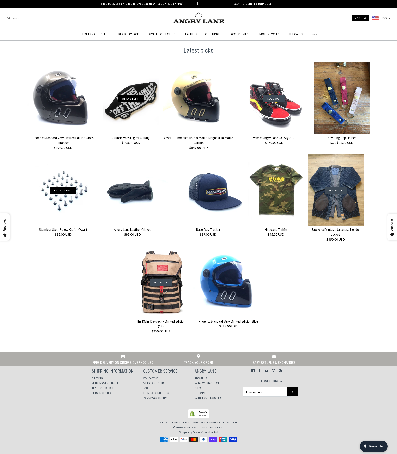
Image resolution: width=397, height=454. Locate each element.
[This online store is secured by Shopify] (198, 417)
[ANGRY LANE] (198, 15)
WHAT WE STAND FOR (207, 383)
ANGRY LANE (189, 427)
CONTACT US (150, 378)
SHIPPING (97, 378)
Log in (315, 34)
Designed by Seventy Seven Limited (198, 432)
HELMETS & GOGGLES (94, 34)
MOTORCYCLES (269, 34)
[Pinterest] (280, 370)
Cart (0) (360, 17)
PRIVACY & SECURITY (155, 397)
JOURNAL (200, 392)
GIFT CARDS (295, 34)
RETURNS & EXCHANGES (106, 383)
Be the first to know (266, 380)
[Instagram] (273, 370)
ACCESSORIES (240, 34)
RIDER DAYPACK (128, 34)
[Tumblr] (259, 370)
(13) (161, 326)
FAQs (146, 387)
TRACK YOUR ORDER (103, 387)
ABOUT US (201, 378)
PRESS (198, 387)
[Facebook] (253, 370)
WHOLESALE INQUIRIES (208, 397)
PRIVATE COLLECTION (161, 34)
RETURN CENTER (101, 392)
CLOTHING (213, 34)
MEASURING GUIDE (154, 383)
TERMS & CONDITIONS (156, 392)
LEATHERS (190, 34)
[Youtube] (266, 370)
